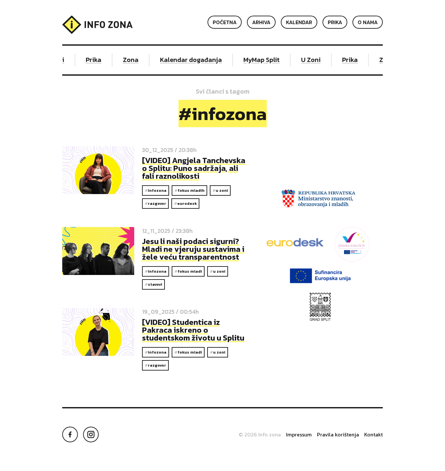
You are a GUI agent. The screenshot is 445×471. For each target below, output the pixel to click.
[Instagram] (91, 434)
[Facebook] (70, 434)
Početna (225, 22)
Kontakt (373, 434)
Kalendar (299, 22)
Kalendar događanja (188, 59)
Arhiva (261, 22)
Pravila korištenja (338, 434)
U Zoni (308, 59)
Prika (335, 22)
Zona (128, 59)
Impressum (299, 434)
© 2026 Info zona (260, 434)
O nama (368, 22)
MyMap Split (259, 59)
